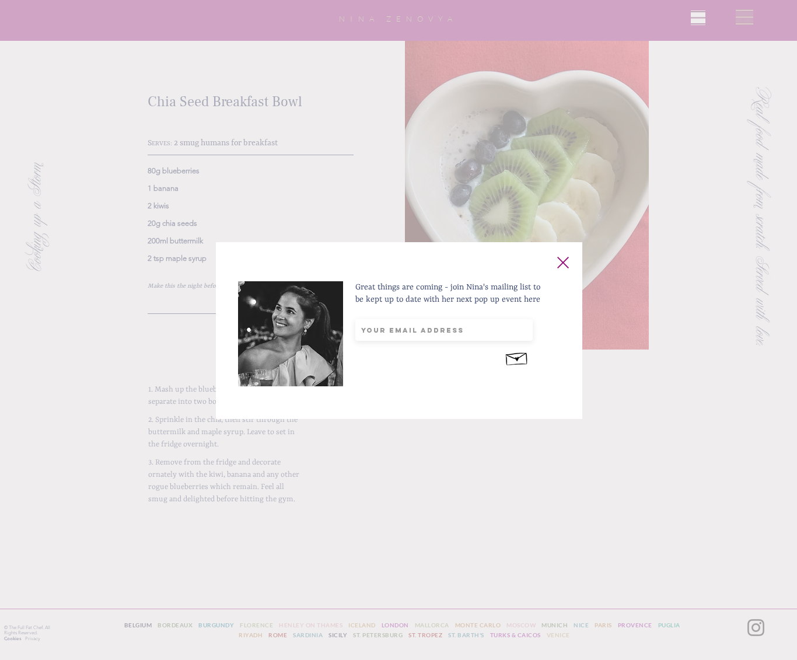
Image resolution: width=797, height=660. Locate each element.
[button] (563, 262)
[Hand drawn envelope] (517, 357)
